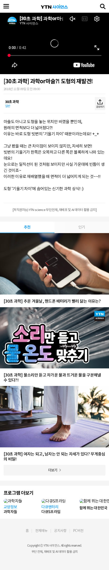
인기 (81, 227)
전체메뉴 (41, 530)
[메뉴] (6, 6)
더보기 (53, 470)
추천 (27, 227)
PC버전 (78, 530)
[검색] (102, 6)
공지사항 (60, 530)
